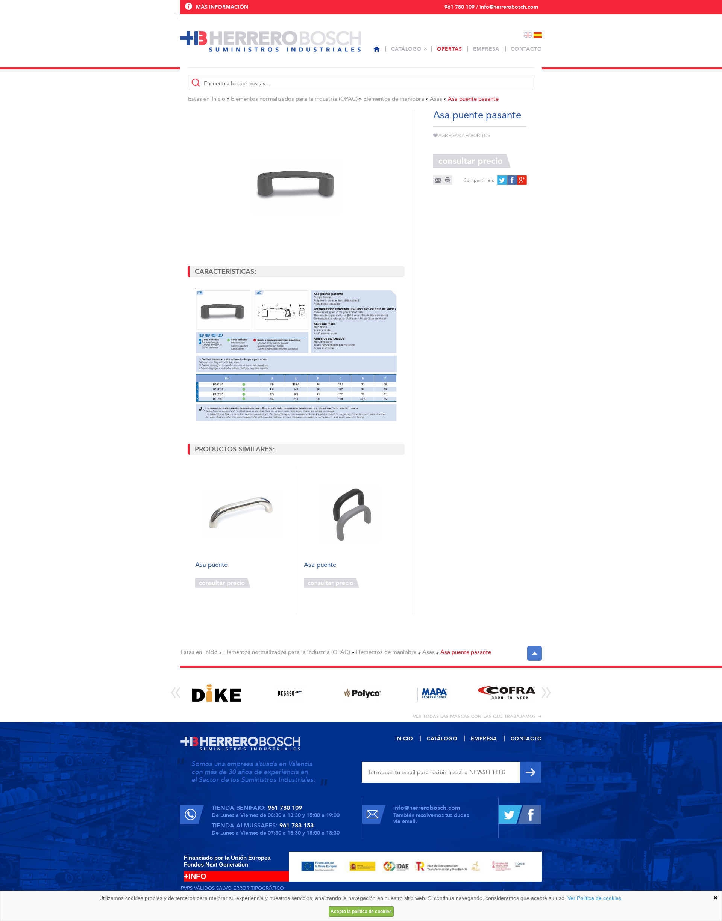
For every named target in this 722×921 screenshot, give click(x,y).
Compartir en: (478, 180)
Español (538, 35)
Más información (222, 7)
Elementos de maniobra (393, 99)
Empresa (486, 49)
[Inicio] (376, 49)
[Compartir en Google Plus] (521, 180)
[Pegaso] (289, 693)
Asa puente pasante (473, 99)
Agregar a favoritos (464, 135)
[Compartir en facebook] (511, 180)
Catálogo (406, 49)
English (528, 35)
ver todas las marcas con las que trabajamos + (477, 716)
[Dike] (216, 693)
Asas (436, 99)
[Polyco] (361, 693)
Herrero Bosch (270, 41)
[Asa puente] (241, 514)
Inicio (218, 99)
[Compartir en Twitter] (502, 180)
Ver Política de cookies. (595, 898)
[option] (216, 693)
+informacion (271, 583)
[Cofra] (506, 693)
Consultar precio (222, 583)
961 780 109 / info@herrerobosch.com (491, 7)
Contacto (526, 49)
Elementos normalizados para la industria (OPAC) (294, 99)
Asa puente (211, 565)
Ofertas (449, 49)
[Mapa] (434, 693)
